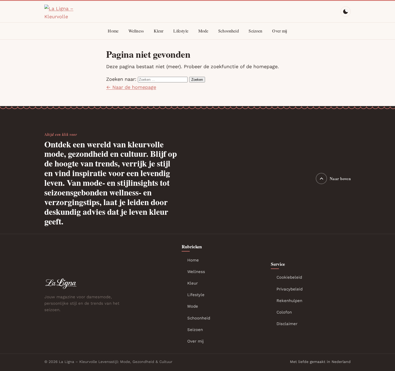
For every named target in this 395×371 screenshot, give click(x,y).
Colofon (284, 312)
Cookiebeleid (289, 277)
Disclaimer (286, 323)
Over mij (279, 31)
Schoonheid (228, 31)
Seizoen (255, 31)
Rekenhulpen (289, 300)
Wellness (136, 31)
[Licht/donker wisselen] (345, 11)
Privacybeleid (289, 289)
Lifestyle (180, 31)
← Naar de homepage (131, 87)
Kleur (159, 31)
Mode (203, 31)
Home (113, 31)
